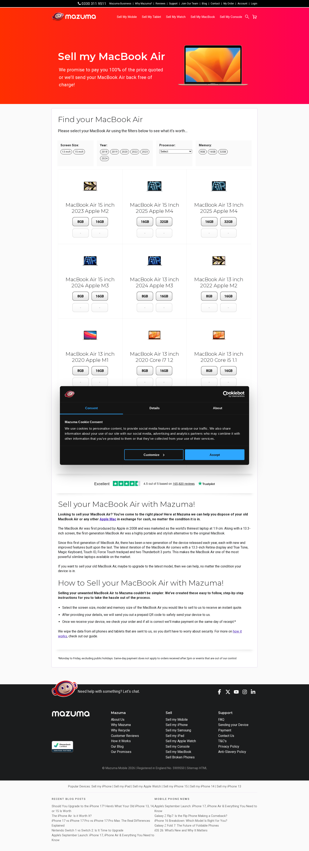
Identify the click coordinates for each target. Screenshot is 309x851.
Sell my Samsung (178, 730)
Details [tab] (154, 408)
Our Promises (121, 752)
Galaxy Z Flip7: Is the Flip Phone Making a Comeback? (190, 816)
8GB (80, 222)
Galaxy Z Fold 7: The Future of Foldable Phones (186, 825)
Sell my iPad (175, 736)
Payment (224, 730)
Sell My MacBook (203, 17)
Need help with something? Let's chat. (109, 691)
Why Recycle (120, 730)
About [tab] (217, 408)
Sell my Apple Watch (181, 741)
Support (173, 3)
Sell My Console (231, 17)
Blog (204, 3)
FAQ (221, 720)
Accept (215, 454)
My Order (228, 3)
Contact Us (226, 736)
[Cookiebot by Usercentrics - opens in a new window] (226, 394)
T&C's (222, 741)
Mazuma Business (120, 3)
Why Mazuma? (143, 3)
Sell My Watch (176, 17)
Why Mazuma (121, 725)
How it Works (121, 741)
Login (254, 3)
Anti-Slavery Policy (232, 752)
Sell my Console (178, 746)
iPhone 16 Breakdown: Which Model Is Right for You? (190, 821)
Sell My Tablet (151, 17)
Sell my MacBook (178, 752)
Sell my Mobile (177, 720)
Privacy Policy (228, 746)
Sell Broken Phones (180, 757)
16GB (100, 222)
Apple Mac (108, 519)
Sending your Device (233, 725)
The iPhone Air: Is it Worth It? (72, 816)
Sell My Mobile (127, 17)
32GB (164, 222)
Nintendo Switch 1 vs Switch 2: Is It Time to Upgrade (88, 830)
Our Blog (117, 746)
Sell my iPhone (177, 725)
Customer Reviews (125, 736)
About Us (117, 720)
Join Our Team (189, 3)
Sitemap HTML (197, 768)
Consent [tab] (91, 408)
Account (242, 3)
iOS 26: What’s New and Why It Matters (180, 830)
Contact (215, 3)
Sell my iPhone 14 (202, 786)
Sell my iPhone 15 (175, 786)
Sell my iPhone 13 (229, 786)
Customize (151, 454)
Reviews (160, 3)
